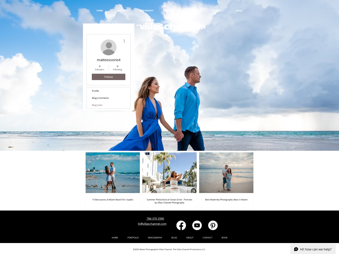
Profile (95, 90)
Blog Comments (100, 98)
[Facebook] (181, 225)
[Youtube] (197, 225)
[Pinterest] (213, 225)
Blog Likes (97, 105)
